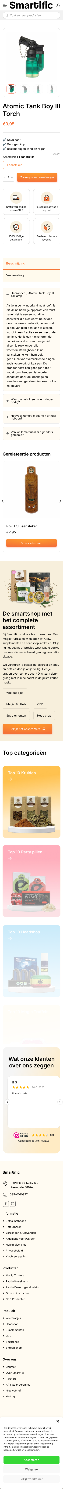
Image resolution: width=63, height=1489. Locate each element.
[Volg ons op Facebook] (6, 1204)
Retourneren (14, 1226)
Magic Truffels (15, 1275)
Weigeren (31, 1469)
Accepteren (31, 1459)
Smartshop (12, 1341)
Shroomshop (14, 1347)
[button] (57, 1421)
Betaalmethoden (16, 1221)
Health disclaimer (16, 1244)
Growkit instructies (17, 1293)
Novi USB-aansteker (21, 526)
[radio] (14, 165)
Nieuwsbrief (13, 1390)
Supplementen (15, 1330)
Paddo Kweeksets (17, 1281)
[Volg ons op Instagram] (13, 1204)
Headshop (12, 1324)
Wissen (56, 154)
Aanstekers (9, 156)
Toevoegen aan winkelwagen (37, 177)
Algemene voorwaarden (20, 1238)
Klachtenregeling (16, 1256)
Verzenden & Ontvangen (21, 1232)
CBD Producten (15, 1299)
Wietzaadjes (13, 1318)
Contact (11, 1367)
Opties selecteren (31, 543)
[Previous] (12, 57)
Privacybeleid (14, 1250)
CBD (8, 1336)
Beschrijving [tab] (15, 263)
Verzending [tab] (15, 275)
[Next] (51, 57)
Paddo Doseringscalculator (23, 1287)
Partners (11, 1378)
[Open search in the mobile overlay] (31, 15)
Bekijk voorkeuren (32, 1479)
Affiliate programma (18, 1384)
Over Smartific (15, 1372)
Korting (10, 1396)
